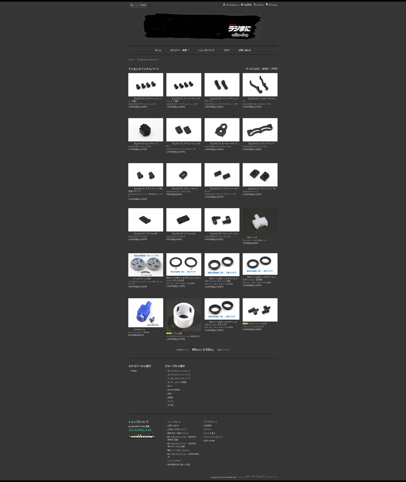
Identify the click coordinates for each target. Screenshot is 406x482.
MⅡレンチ (252, 237)
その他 (170, 405)
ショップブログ (174, 461)
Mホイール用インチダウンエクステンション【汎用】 (259, 278)
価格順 (265, 68)
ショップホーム (174, 422)
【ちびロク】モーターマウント (223, 143)
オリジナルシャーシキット (178, 371)
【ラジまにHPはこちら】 (140, 430)
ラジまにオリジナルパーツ (147, 60)
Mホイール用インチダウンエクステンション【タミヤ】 (221, 323)
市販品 (170, 397)
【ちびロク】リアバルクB (145, 233)
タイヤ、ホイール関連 (177, 382)
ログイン (260, 4)
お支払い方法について (177, 429)
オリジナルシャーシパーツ (178, 375)
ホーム (158, 50)
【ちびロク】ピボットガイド (184, 188)
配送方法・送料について (177, 433)
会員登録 (248, 4)
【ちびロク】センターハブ (145, 143)
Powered (241, 477)
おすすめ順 (254, 68)
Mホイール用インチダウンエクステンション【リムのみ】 (183, 279)
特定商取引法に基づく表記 (178, 464)
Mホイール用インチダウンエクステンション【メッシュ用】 (221, 279)
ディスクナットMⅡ (142, 278)
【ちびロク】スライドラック (260, 143)
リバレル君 (176, 333)
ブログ (226, 50)
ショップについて (206, 50)
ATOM (212, 441)
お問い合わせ (245, 50)
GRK (169, 394)
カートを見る (209, 433)
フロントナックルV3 (257, 323)
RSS (206, 441)
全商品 (134, 371)
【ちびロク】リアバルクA (183, 233)
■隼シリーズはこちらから (178, 450)
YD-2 (169, 386)
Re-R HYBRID (173, 390)
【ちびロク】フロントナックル (223, 233)
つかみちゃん (139, 329)
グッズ (170, 401)
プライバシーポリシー (213, 437)
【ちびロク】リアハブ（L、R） (262, 188)
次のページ (222, 349)
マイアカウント (232, 4)
